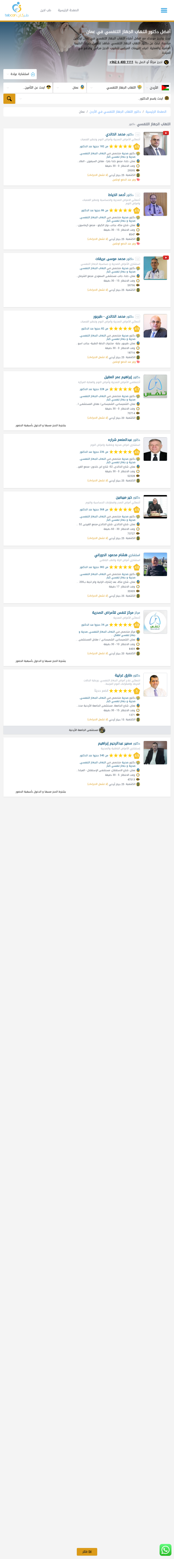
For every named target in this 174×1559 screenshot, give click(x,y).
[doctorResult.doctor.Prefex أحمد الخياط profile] (155, 204)
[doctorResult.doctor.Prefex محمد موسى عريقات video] (166, 258)
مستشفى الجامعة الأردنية (83, 730)
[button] (164, 10)
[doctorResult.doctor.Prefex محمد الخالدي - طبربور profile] (155, 326)
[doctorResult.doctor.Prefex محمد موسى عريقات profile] (155, 268)
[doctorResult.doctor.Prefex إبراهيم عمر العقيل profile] (155, 386)
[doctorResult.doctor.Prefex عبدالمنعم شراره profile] (155, 449)
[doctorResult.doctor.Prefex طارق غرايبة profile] (155, 685)
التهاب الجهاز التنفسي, (93, 153)
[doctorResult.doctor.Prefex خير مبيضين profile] (155, 507)
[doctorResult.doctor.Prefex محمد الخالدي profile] (155, 143)
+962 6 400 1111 (121, 62)
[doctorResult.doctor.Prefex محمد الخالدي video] (166, 133)
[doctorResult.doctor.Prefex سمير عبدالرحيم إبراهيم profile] (155, 753)
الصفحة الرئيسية (68, 10)
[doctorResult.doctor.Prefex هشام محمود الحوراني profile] (155, 564)
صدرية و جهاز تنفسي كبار (121, 156)
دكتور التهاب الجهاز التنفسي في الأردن (115, 112)
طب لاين (45, 10)
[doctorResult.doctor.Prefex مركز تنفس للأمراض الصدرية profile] (155, 622)
